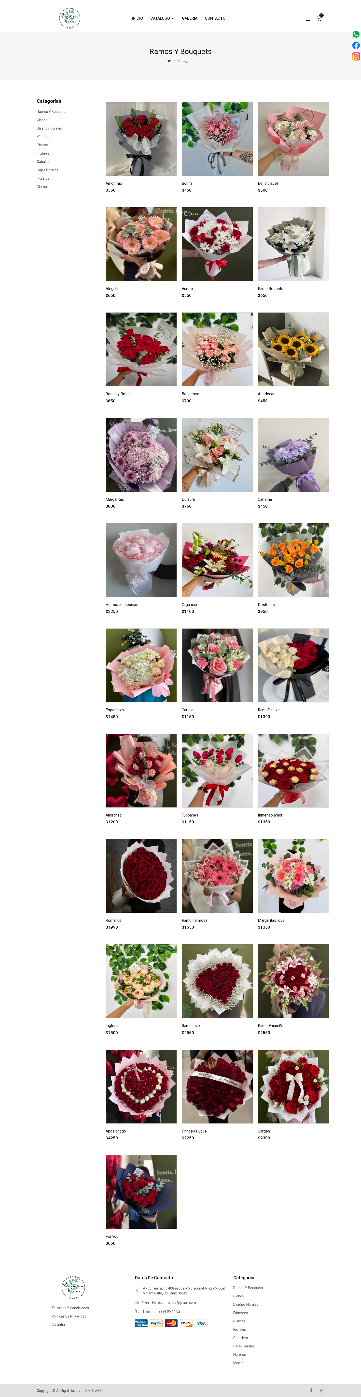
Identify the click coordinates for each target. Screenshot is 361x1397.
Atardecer (266, 394)
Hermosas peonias (122, 604)
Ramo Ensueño (270, 1025)
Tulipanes (190, 815)
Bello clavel (268, 183)
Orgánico (189, 604)
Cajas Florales (47, 170)
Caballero (44, 162)
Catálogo (160, 18)
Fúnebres (44, 137)
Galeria (189, 18)
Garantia (58, 1324)
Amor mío (114, 183)
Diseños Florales (49, 128)
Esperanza (115, 710)
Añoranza (114, 815)
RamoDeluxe (269, 710)
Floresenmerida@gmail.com (174, 1302)
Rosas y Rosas (119, 394)
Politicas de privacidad (69, 1316)
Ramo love (191, 1025)
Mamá (42, 186)
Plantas (43, 145)
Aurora (187, 288)
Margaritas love (271, 920)
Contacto (215, 18)
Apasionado (116, 1131)
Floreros (43, 178)
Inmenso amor (270, 815)
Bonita (187, 183)
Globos (42, 120)
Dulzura (188, 499)
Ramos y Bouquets (52, 112)
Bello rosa (190, 394)
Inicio (137, 18)
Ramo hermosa (195, 920)
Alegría (112, 288)
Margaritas (115, 499)
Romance (114, 920)
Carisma (265, 499)
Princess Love (194, 1131)
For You (112, 1236)
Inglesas (113, 1025)
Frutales (43, 153)
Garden (264, 1131)
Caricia (187, 710)
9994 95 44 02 (169, 1311)
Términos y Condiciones (70, 1308)
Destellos (266, 604)
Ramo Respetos (272, 288)
